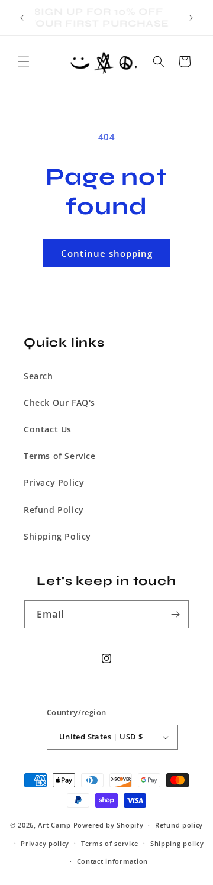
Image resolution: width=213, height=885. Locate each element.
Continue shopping (107, 253)
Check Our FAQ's (59, 402)
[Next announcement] (191, 18)
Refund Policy (54, 509)
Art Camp (54, 825)
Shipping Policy (57, 536)
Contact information (112, 861)
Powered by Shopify (108, 825)
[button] (24, 62)
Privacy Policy (54, 482)
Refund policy (179, 825)
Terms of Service (60, 455)
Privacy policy (45, 843)
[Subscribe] (175, 614)
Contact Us (48, 429)
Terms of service (109, 843)
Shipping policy (177, 843)
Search (38, 376)
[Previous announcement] (22, 18)
